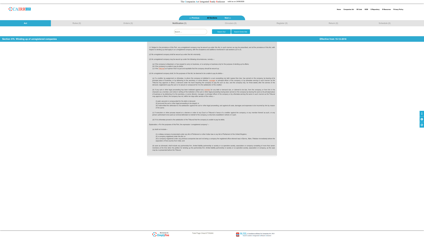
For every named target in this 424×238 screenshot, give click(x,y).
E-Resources (386, 9)
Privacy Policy (398, 9)
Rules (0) (77, 23)
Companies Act (349, 9)
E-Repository (375, 9)
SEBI (366, 9)
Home (339, 9)
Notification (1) (179, 23)
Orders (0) (128, 23)
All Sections (212, 18)
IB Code (359, 9)
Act (25, 23)
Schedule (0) (385, 23)
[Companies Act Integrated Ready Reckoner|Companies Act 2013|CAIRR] (20, 8)
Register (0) (282, 23)
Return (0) (333, 23)
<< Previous (194, 18)
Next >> (228, 18)
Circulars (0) (231, 23)
